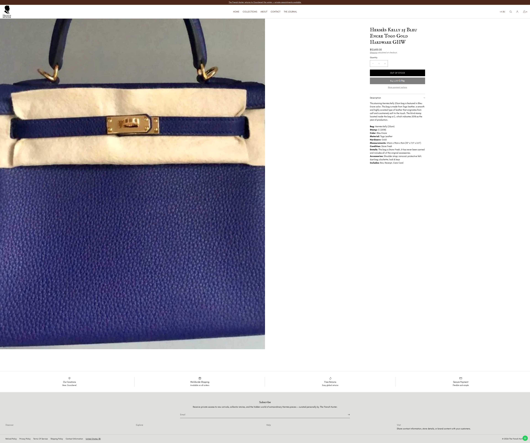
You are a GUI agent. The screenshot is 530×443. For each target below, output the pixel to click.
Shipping (373, 52)
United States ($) (93, 439)
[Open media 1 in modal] (132, 184)
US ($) (502, 12)
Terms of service (40, 439)
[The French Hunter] (7, 12)
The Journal (290, 11)
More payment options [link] (397, 87)
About (263, 11)
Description (375, 97)
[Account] (517, 11)
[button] (510, 11)
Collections (250, 11)
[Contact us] (525, 438)
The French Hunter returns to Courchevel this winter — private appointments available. (265, 2)
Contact (275, 11)
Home (236, 11)
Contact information (74, 439)
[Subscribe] (346, 414)
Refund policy (11, 439)
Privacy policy (25, 439)
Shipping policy (57, 439)
